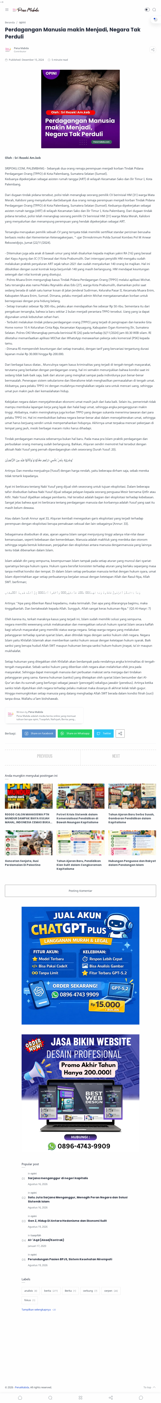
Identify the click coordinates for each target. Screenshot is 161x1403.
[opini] (34, 1173)
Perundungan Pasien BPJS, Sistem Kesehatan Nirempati (70, 1259)
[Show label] (39, 1310)
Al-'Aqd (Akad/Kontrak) (46, 1240)
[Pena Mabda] (21, 48)
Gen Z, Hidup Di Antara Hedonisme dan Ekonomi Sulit (67, 1221)
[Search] (154, 10)
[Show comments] (141, 1398)
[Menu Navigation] (7, 10)
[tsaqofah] (36, 1235)
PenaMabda (22, 1387)
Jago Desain (78, 1387)
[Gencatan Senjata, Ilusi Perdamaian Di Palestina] (29, 842)
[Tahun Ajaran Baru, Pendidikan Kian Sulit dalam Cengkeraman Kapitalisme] (80, 842)
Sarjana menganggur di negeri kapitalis (58, 1178)
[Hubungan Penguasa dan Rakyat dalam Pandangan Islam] (132, 842)
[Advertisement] (80, 1348)
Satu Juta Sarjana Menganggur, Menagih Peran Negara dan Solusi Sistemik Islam (77, 1199)
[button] (147, 9)
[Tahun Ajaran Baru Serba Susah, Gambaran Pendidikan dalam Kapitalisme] (132, 796)
